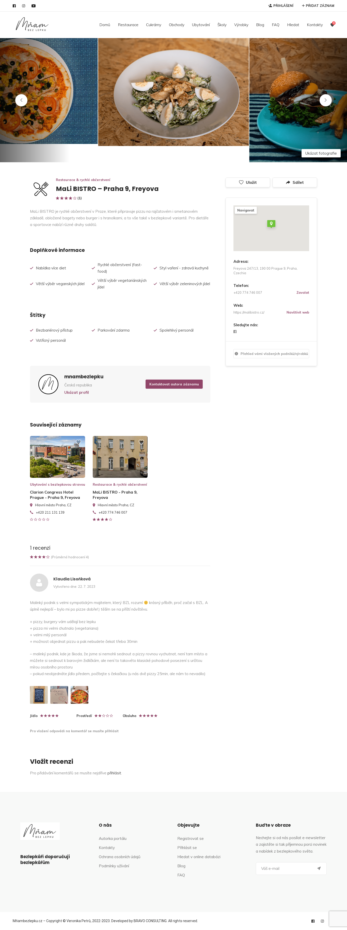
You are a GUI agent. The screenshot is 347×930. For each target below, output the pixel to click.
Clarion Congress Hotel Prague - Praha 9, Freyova (55, 495)
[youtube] (33, 6)
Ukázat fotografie (321, 153)
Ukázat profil (76, 392)
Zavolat (302, 292)
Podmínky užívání (114, 865)
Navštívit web (298, 312)
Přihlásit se (187, 847)
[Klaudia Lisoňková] (39, 695)
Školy (222, 24)
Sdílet (298, 182)
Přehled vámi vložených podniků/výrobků (274, 354)
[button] (21, 100)
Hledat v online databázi (198, 856)
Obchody (176, 24)
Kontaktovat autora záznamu (174, 384)
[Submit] (319, 868)
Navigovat (245, 210)
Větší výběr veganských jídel (60, 283)
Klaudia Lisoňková (72, 579)
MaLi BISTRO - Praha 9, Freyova (115, 495)
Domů (104, 24)
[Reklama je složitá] (78, 444)
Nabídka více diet (51, 268)
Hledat (293, 24)
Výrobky (241, 24)
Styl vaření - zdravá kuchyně (184, 268)
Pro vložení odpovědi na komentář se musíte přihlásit (74, 731)
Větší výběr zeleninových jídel (185, 283)
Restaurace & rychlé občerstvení (83, 180)
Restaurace (128, 24)
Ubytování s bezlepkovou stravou (57, 484)
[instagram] (23, 6)
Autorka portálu (113, 838)
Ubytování (201, 24)
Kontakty (315, 24)
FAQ (275, 24)
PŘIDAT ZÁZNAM (320, 6)
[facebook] (14, 6)
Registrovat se (190, 838)
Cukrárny (153, 24)
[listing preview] (57, 457)
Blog (260, 24)
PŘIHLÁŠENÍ (283, 6)
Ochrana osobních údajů (119, 856)
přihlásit (114, 773)
